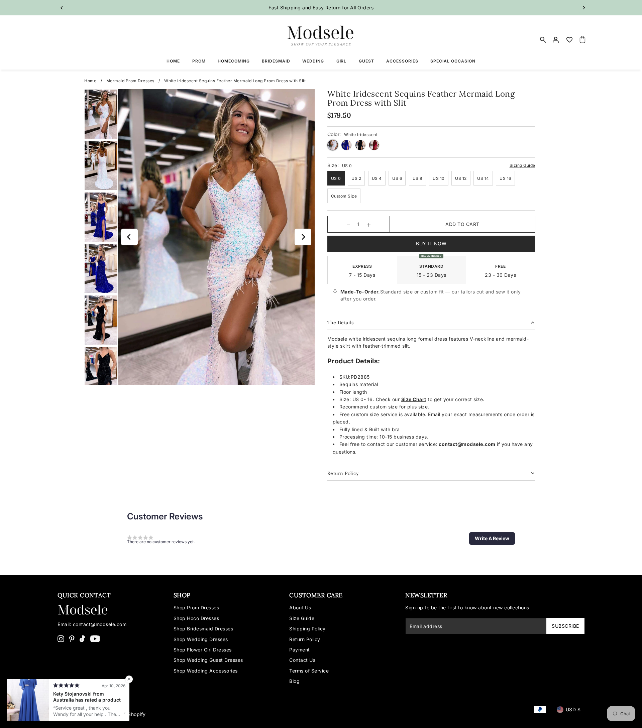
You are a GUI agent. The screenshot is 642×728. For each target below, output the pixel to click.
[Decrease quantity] (348, 224)
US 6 (397, 178)
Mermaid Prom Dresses (130, 80)
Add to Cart (462, 224)
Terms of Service (309, 671)
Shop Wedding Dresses (201, 639)
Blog (294, 681)
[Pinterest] (72, 638)
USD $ (573, 709)
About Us (300, 607)
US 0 (336, 178)
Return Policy (304, 639)
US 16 (505, 178)
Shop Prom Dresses (196, 607)
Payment (299, 649)
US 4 (377, 178)
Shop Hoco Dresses (196, 618)
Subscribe (565, 626)
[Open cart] (583, 39)
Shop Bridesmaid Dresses (203, 628)
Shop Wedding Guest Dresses (208, 660)
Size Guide (301, 618)
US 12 (461, 178)
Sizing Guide (522, 165)
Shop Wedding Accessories (206, 671)
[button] (492, 538)
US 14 (483, 178)
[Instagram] (61, 638)
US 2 (356, 178)
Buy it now (431, 243)
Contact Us (302, 660)
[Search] (543, 40)
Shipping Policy (307, 628)
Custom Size (344, 196)
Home (90, 80)
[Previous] (62, 8)
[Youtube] (95, 638)
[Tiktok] (82, 638)
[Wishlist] (569, 39)
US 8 (417, 178)
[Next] (583, 8)
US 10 (439, 178)
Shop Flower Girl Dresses (203, 649)
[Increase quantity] (369, 224)
